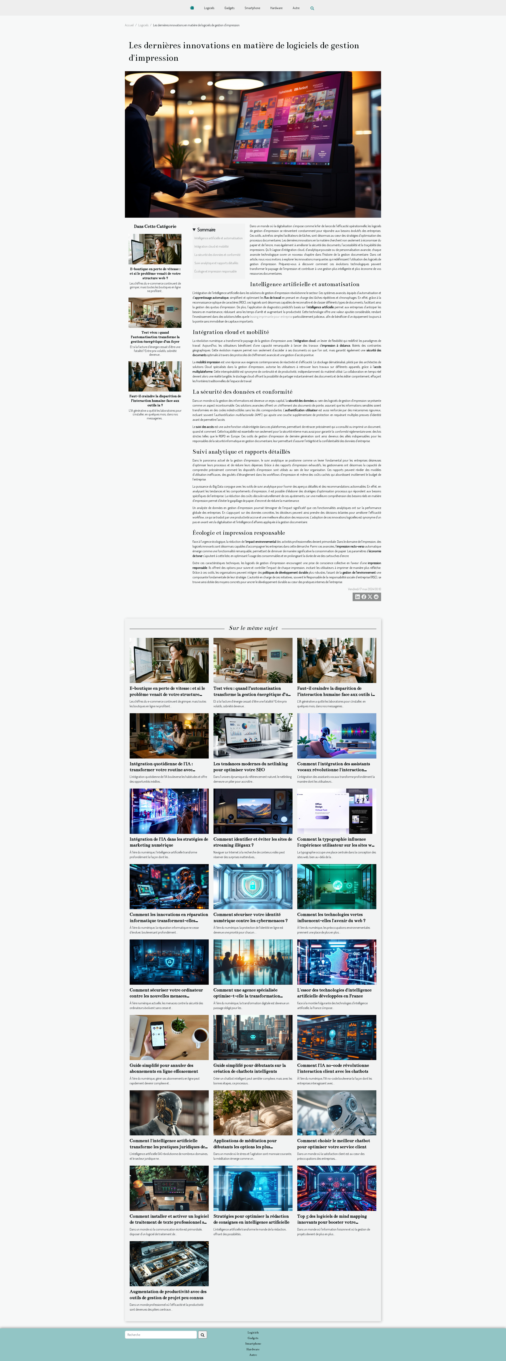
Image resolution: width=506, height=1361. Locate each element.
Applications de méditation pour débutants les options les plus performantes (245, 1146)
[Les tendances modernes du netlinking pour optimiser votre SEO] (253, 735)
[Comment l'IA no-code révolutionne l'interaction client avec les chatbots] (336, 1037)
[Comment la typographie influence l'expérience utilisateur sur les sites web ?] (336, 811)
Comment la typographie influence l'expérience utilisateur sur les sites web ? (336, 845)
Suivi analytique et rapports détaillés (216, 263)
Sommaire (206, 229)
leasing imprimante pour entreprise (271, 317)
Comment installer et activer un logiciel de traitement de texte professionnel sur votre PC (169, 1222)
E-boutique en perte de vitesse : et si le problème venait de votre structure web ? (155, 273)
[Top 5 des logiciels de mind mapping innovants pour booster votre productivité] (336, 1188)
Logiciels (209, 8)
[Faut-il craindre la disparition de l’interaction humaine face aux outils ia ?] (154, 376)
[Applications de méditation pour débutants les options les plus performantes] (253, 1112)
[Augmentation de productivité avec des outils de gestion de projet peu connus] (169, 1263)
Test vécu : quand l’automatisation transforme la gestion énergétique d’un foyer (155, 337)
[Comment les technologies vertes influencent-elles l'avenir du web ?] (336, 886)
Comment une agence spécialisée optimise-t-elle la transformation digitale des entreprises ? (246, 996)
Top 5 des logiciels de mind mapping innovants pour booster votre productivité (332, 1222)
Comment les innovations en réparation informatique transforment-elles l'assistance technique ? (169, 920)
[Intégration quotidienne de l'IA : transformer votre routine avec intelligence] (169, 735)
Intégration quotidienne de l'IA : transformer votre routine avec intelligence (161, 769)
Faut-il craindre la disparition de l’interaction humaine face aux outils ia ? (155, 400)
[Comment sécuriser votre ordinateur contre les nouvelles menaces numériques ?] (169, 962)
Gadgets (229, 8)
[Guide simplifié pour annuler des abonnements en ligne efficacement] (169, 1037)
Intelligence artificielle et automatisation (218, 238)
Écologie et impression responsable (215, 271)
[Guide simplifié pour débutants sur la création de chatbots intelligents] (253, 1037)
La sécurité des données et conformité (217, 255)
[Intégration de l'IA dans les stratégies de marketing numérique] (169, 811)
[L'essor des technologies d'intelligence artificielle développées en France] (336, 962)
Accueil (129, 25)
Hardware (276, 8)
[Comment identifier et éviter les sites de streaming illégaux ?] (253, 811)
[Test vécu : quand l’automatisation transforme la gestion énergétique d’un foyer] (154, 313)
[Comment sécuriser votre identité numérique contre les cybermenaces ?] (253, 886)
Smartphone (252, 8)
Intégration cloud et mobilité (211, 246)
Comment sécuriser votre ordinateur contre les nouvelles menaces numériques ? (166, 996)
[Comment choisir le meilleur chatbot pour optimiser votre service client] (336, 1112)
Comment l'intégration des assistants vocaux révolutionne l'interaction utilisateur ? (333, 769)
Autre (296, 8)
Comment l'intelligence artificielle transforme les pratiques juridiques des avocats (168, 1146)
